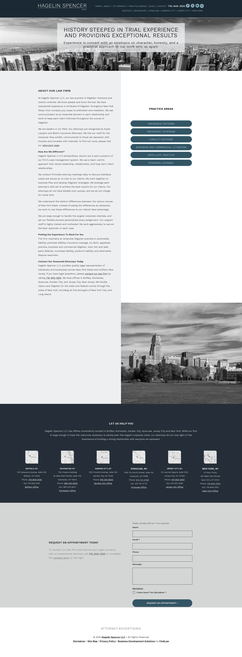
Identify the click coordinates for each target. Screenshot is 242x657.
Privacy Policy (108, 641)
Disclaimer (137, 588)
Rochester (140, 11)
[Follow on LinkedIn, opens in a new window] (197, 6)
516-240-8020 (106, 480)
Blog (152, 6)
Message (137, 564)
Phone (135, 552)
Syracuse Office (139, 487)
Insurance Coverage (161, 131)
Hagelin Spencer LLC (113, 637)
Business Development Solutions (136, 641)
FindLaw (164, 641)
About (107, 6)
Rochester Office (67, 491)
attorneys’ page (50, 145)
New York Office (210, 491)
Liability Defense (161, 139)
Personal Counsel (161, 162)
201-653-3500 (178, 480)
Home (98, 6)
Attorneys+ (119, 6)
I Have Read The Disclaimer (151, 592)
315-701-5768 (142, 480)
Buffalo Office (32, 487)
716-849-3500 (176, 6)
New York (197, 11)
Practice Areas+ (138, 6)
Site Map (92, 641)
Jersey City (183, 11)
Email (136, 539)
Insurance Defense (161, 123)
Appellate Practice (161, 155)
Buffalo (127, 11)
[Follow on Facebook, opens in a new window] (188, 6)
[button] (239, 638)
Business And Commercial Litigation (161, 147)
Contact (162, 6)
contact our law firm (96, 273)
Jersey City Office (174, 487)
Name (135, 527)
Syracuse (154, 11)
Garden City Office (103, 483)
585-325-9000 (71, 483)
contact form (61, 557)
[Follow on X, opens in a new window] (192, 6)
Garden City (168, 11)
